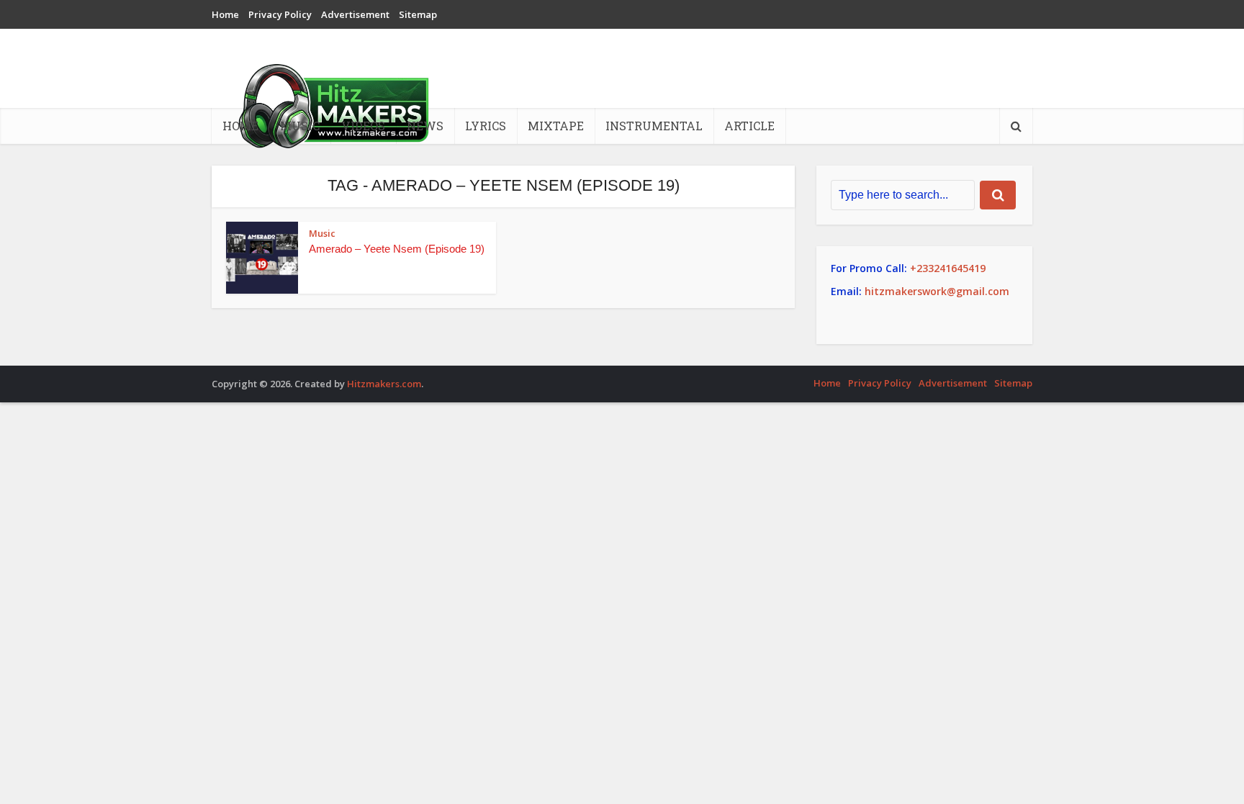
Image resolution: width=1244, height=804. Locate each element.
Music (300, 125)
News (425, 125)
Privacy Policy (280, 14)
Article (749, 125)
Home (225, 14)
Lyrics (485, 125)
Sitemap (418, 14)
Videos (363, 125)
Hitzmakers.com (384, 383)
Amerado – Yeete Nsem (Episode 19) (396, 249)
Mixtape (556, 125)
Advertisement (355, 14)
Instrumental (654, 125)
